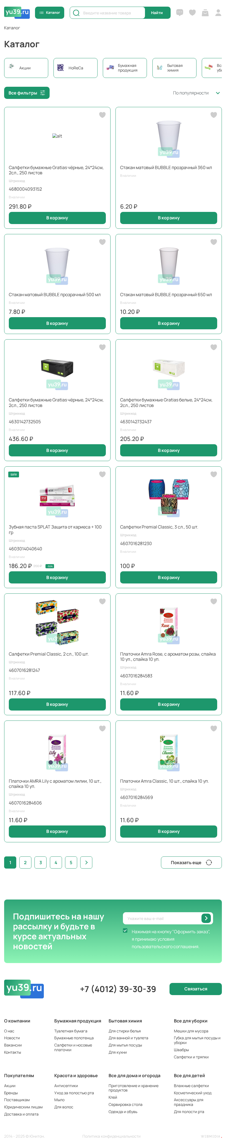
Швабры (181, 1049)
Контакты (12, 1052)
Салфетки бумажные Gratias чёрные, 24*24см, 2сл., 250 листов (56, 170)
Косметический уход (192, 1092)
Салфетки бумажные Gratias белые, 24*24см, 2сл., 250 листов (166, 402)
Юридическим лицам (23, 1106)
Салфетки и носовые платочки (73, 1047)
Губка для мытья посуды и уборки (197, 1040)
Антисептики (66, 1085)
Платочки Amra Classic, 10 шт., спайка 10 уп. (164, 781)
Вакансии (13, 1045)
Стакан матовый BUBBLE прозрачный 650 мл (166, 294)
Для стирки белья (125, 1030)
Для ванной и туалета (128, 1037)
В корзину (57, 218)
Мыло (59, 1099)
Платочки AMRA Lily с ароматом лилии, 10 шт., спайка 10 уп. (55, 783)
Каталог (53, 12)
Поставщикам (17, 1099)
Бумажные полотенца (74, 1037)
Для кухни (118, 1052)
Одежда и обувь (123, 1111)
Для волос (63, 1106)
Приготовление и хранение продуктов (133, 1088)
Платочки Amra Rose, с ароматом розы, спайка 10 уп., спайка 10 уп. (168, 656)
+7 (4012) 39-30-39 (118, 989)
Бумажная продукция (77, 1021)
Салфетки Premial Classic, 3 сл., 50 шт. (159, 527)
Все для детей (189, 1075)
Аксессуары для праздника (188, 1102)
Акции (9, 1085)
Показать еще (186, 862)
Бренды (11, 1092)
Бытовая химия (125, 1021)
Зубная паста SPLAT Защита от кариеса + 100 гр (55, 529)
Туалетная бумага (70, 1030)
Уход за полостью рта (74, 1092)
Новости (12, 1037)
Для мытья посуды (125, 1045)
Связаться (195, 989)
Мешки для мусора (191, 1030)
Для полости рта (189, 1111)
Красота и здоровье (76, 1075)
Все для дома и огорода (134, 1075)
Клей (113, 1097)
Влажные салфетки (191, 1085)
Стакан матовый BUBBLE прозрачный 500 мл (55, 294)
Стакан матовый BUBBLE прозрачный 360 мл (166, 167)
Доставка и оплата (21, 1114)
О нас (9, 1030)
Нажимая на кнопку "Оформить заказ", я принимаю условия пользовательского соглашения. (171, 939)
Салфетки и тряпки (191, 1056)
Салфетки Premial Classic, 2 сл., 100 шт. (49, 654)
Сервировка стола (125, 1104)
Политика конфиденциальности (111, 1136)
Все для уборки (191, 1021)
